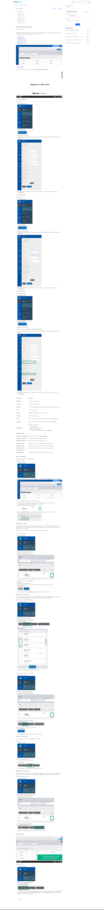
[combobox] (80, 2)
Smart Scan (37, 452)
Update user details (21, 38)
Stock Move (37, 445)
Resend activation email (22, 42)
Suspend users (20, 43)
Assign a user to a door (22, 39)
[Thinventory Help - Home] (18, 2)
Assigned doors (45, 530)
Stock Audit (37, 443)
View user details (20, 37)
